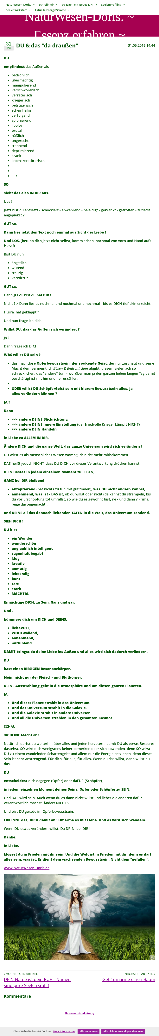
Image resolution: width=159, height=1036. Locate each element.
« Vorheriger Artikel (21, 974)
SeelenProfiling (113, 4)
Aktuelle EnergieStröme (52, 10)
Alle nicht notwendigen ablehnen (123, 1031)
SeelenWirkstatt (18, 10)
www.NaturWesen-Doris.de (26, 867)
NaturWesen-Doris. (20, 4)
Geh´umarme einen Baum (128, 979)
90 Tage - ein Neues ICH (79, 4)
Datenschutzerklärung (79, 1013)
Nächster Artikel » (140, 974)
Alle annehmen (89, 1031)
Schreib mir (48, 4)
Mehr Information (64, 1031)
